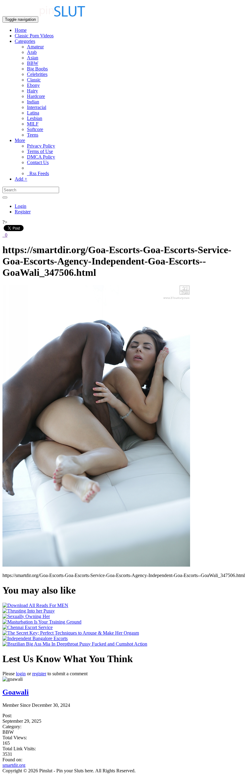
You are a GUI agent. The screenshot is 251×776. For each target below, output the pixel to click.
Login (20, 206)
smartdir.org (13, 765)
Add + (21, 179)
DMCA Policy (41, 156)
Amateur (35, 46)
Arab (32, 52)
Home (21, 30)
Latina (33, 112)
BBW (32, 63)
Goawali (15, 692)
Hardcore (36, 96)
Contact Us (38, 162)
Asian (32, 57)
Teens (32, 134)
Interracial (36, 107)
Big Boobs (37, 68)
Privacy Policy (41, 145)
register (39, 673)
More (20, 140)
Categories (25, 41)
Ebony (33, 85)
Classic (34, 79)
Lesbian (34, 118)
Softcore (35, 129)
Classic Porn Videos (34, 35)
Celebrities (37, 74)
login (21, 673)
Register (23, 211)
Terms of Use (40, 151)
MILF (33, 123)
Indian (33, 101)
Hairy (32, 90)
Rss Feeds (38, 173)
